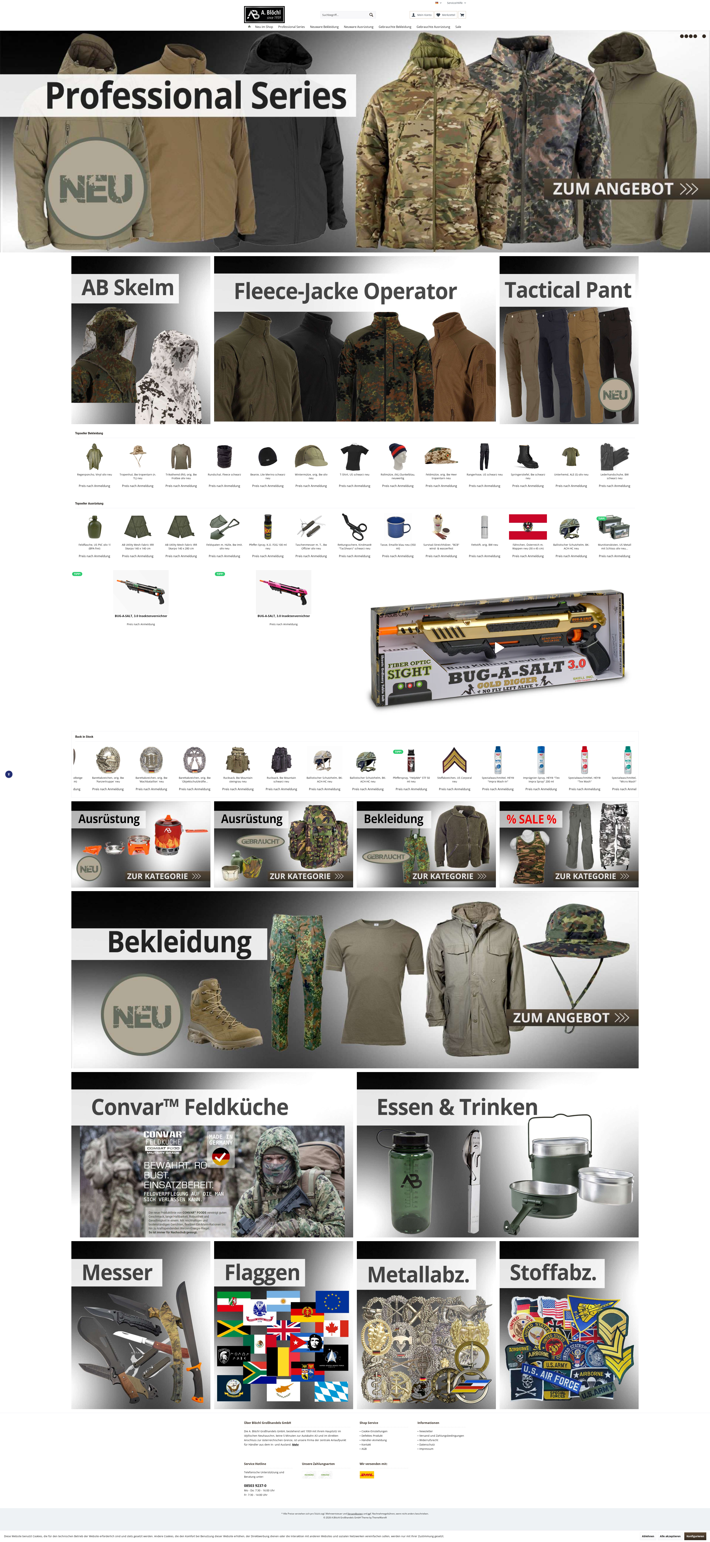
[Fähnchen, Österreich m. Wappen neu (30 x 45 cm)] (310, 527)
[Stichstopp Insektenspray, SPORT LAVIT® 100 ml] (441, 760)
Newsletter (426, 1431)
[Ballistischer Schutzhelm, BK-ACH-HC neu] (354, 527)
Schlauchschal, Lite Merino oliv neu (614, 476)
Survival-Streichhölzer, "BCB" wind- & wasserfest (224, 546)
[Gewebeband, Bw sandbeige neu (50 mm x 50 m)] (484, 760)
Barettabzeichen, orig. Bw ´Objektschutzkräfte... (614, 779)
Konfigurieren (695, 1536)
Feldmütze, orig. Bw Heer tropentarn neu (224, 476)
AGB (364, 1449)
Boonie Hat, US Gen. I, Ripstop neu (484, 476)
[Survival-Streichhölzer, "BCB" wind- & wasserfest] (224, 527)
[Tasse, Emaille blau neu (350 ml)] (181, 527)
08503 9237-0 (255, 1485)
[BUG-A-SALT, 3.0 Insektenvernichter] (141, 592)
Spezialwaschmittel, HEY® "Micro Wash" (397, 779)
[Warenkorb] (462, 14)
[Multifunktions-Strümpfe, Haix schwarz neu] (571, 457)
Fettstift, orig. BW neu (267, 544)
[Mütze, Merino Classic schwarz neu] (527, 457)
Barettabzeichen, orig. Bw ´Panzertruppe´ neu (527, 779)
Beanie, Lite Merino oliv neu (440, 474)
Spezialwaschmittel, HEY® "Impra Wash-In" (267, 779)
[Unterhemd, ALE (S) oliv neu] (354, 457)
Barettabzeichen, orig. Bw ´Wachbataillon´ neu (571, 779)
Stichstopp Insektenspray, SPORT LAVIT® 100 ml (441, 779)
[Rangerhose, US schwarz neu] (267, 457)
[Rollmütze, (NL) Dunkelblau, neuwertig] (181, 457)
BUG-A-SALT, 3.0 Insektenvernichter (141, 616)
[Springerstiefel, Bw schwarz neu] (310, 457)
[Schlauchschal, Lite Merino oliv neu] (614, 457)
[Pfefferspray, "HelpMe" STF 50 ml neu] (181, 760)
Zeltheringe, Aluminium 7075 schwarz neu (441, 546)
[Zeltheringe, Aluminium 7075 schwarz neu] (441, 527)
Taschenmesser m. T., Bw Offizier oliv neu (94, 546)
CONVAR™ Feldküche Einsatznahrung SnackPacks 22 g (571, 546)
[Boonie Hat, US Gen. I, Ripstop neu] (484, 457)
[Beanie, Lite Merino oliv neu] (441, 457)
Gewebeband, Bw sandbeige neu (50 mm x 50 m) (484, 779)
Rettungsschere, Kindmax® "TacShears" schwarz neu (137, 546)
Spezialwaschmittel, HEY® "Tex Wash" (354, 779)
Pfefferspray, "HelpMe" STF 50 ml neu (181, 779)
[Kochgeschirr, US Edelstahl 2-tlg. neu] (527, 527)
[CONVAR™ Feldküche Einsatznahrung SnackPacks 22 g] (571, 527)
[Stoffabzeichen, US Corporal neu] (224, 760)
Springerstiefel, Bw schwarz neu (311, 476)
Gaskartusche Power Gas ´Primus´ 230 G (614, 546)
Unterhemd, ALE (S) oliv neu (354, 474)
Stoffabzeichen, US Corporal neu (224, 779)
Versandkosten (355, 1513)
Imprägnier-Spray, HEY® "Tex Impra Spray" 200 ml (311, 779)
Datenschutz (427, 1444)
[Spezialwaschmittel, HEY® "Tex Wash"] (354, 760)
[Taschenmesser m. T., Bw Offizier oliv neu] (94, 527)
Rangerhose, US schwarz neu (267, 474)
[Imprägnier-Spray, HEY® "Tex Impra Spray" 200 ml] (311, 760)
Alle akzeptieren (670, 1536)
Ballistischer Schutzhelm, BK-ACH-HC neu (354, 546)
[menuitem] (455, 3)
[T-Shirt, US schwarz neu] (137, 457)
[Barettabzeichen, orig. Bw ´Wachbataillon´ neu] (571, 760)
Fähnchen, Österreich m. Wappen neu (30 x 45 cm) (310, 546)
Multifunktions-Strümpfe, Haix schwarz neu (571, 476)
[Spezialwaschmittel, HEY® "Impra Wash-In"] (267, 760)
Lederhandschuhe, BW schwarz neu (397, 476)
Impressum (426, 1449)
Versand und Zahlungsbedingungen (441, 1435)
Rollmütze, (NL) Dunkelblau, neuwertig (180, 476)
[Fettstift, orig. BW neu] (267, 527)
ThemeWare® (379, 1517)
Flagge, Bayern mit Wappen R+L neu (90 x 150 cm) (484, 546)
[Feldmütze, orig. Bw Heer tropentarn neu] (224, 457)
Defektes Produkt (372, 1435)
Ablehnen (648, 1536)
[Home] (249, 27)
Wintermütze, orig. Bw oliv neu (94, 476)
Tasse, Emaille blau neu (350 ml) (180, 546)
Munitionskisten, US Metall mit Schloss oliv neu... (397, 546)
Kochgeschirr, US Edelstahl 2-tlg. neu (527, 546)
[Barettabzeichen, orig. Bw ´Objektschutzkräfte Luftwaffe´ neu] (614, 760)
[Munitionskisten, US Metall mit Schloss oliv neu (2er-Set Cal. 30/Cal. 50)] (397, 527)
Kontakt (366, 1444)
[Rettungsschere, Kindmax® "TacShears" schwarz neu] (137, 527)
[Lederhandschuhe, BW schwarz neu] (397, 457)
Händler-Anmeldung (374, 1440)
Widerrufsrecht (428, 1440)
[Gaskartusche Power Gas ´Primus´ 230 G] (614, 527)
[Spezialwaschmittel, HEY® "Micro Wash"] (397, 760)
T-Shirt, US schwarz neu (137, 474)
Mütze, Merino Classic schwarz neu (527, 476)
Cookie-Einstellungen (374, 1431)
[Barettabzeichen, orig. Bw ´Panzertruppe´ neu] (527, 760)
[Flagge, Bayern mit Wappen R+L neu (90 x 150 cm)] (484, 527)
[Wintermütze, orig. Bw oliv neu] (94, 457)
